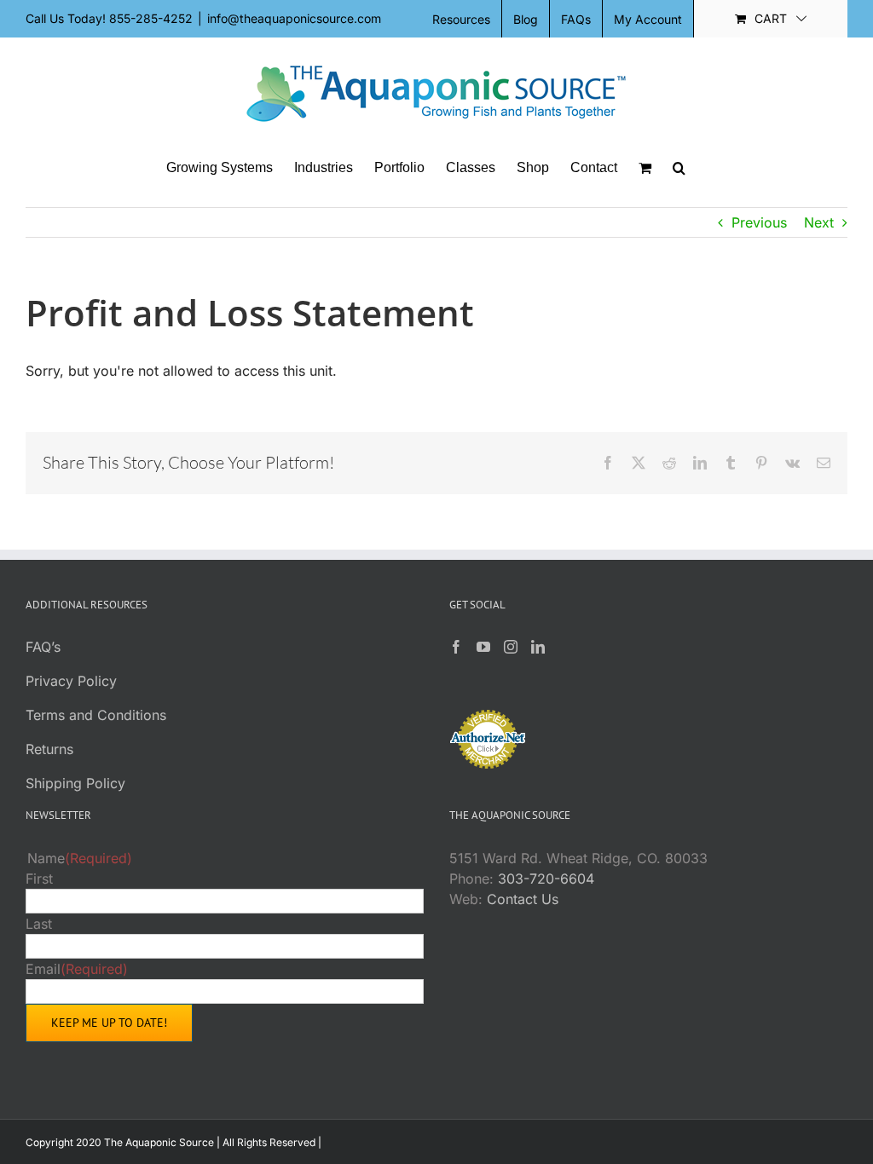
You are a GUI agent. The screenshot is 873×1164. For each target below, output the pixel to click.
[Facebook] (456, 647)
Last (39, 923)
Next (819, 222)
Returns (49, 749)
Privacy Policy (71, 680)
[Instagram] (510, 647)
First (39, 878)
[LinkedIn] (538, 647)
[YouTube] (483, 647)
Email (77, 968)
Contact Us (522, 899)
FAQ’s (43, 646)
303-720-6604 (546, 878)
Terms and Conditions (96, 714)
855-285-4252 (151, 18)
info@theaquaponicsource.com (294, 18)
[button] (679, 168)
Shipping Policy (75, 783)
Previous (759, 222)
